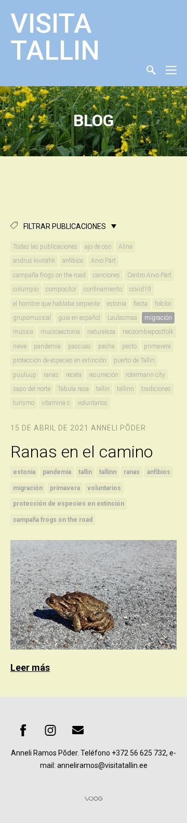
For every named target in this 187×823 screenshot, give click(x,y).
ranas (51, 375)
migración (158, 317)
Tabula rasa (73, 389)
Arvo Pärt (103, 260)
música (23, 331)
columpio (25, 289)
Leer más (30, 667)
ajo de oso (98, 246)
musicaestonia (60, 331)
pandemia (47, 346)
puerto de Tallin (134, 360)
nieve (19, 346)
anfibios (73, 260)
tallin (103, 389)
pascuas (79, 346)
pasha (106, 346)
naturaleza (101, 331)
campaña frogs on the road (49, 275)
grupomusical (32, 317)
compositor (61, 289)
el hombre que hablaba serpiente (56, 303)
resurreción (103, 375)
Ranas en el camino (83, 452)
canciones (106, 275)
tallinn (125, 389)
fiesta (140, 303)
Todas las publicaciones (45, 246)
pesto (129, 346)
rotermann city (145, 375)
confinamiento (103, 289)
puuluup (24, 375)
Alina (125, 246)
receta (74, 375)
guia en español (79, 317)
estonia (116, 303)
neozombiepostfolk (148, 331)
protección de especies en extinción (59, 360)
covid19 (140, 289)
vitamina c (56, 403)
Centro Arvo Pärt (149, 275)
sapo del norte (31, 389)
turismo (23, 403)
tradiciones (156, 389)
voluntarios (92, 403)
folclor (163, 303)
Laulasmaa (122, 317)
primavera (157, 346)
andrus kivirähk (34, 260)
